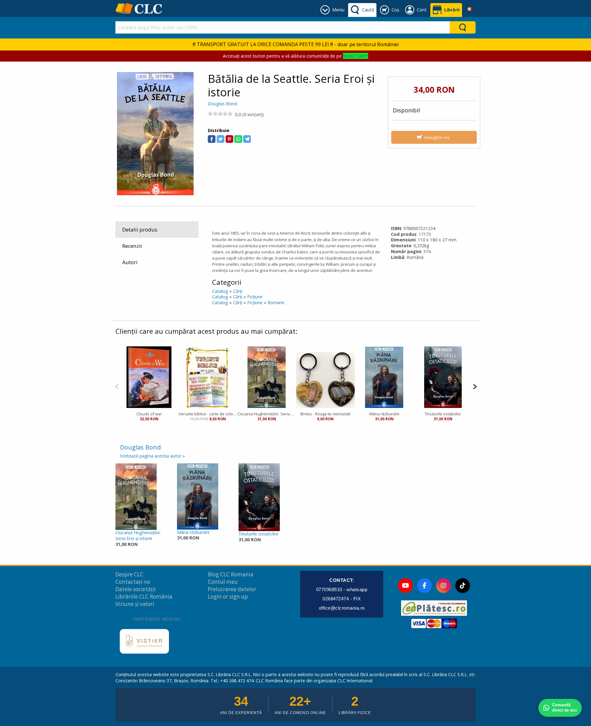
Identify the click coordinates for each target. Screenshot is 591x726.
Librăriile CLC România (143, 596)
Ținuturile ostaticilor (443, 414)
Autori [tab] (130, 262)
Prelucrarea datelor (232, 589)
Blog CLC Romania (230, 574)
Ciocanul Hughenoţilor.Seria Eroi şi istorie (138, 535)
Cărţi (237, 291)
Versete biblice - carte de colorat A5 (208, 414)
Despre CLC (129, 574)
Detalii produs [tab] (139, 229)
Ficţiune (255, 297)
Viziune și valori (134, 603)
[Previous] (117, 386)
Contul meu (223, 581)
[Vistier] (144, 641)
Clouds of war (149, 414)
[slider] (220, 113)
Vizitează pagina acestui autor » (152, 456)
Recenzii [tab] (132, 245)
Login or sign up (228, 596)
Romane (275, 302)
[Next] (474, 386)
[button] (211, 139)
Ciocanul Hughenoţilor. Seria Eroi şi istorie (266, 414)
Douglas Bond (222, 104)
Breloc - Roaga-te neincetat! (325, 414)
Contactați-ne (132, 581)
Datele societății (135, 589)
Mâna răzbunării (384, 414)
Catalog (220, 291)
